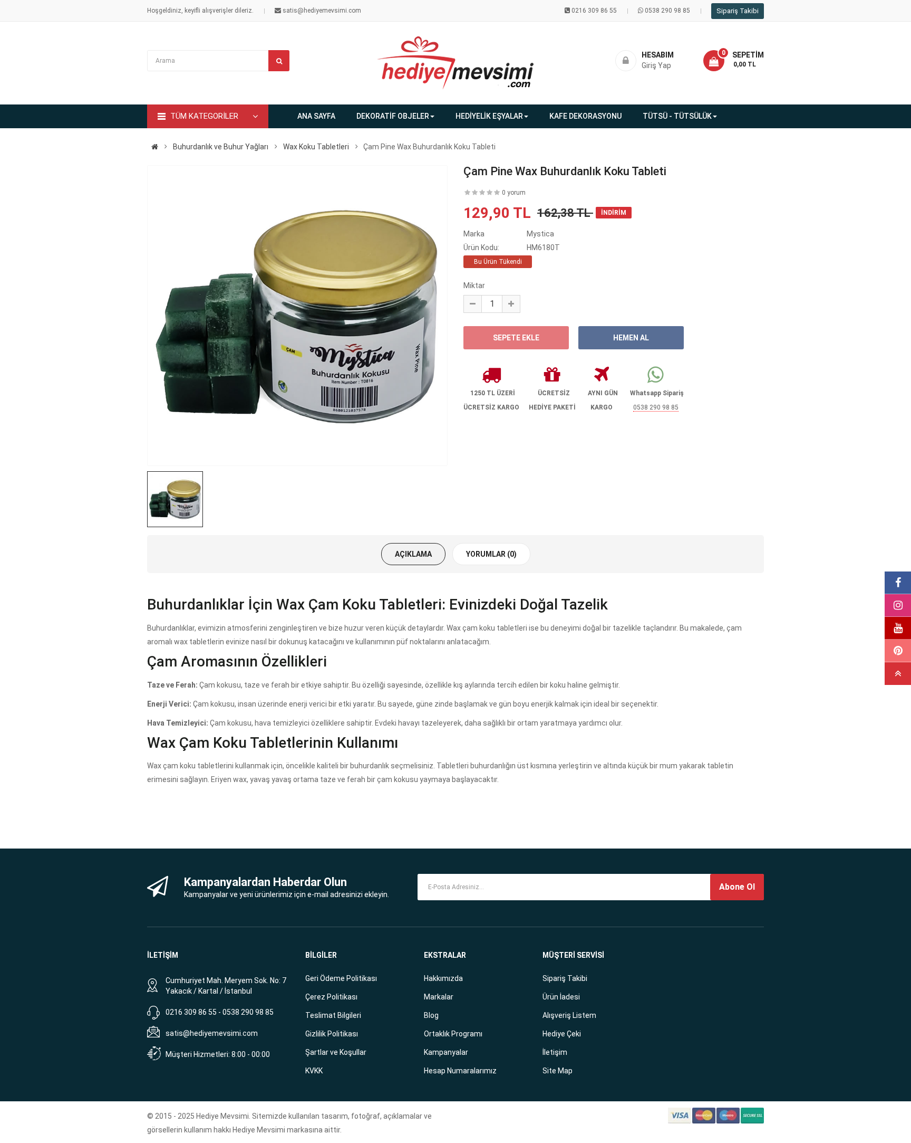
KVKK (314, 1070)
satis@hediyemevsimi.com (212, 1033)
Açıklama (413, 554)
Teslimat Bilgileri (333, 1015)
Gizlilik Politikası (331, 1034)
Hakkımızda (443, 978)
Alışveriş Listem (569, 1015)
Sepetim (748, 55)
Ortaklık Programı (453, 1034)
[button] (733, 60)
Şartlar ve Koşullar (335, 1052)
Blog (431, 1015)
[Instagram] (898, 605)
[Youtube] (898, 628)
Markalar (438, 997)
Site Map (557, 1070)
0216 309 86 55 (594, 10)
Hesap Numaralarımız (460, 1070)
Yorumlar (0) (491, 554)
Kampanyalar (446, 1052)
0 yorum (514, 192)
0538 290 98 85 (667, 10)
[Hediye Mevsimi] (154, 146)
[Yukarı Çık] (898, 673)
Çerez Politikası (331, 997)
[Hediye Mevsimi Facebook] (898, 583)
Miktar (474, 285)
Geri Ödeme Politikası (341, 978)
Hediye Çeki (561, 1034)
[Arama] (278, 60)
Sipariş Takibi (737, 11)
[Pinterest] (898, 651)
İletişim (554, 1052)
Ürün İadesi (561, 997)
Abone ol (737, 887)
